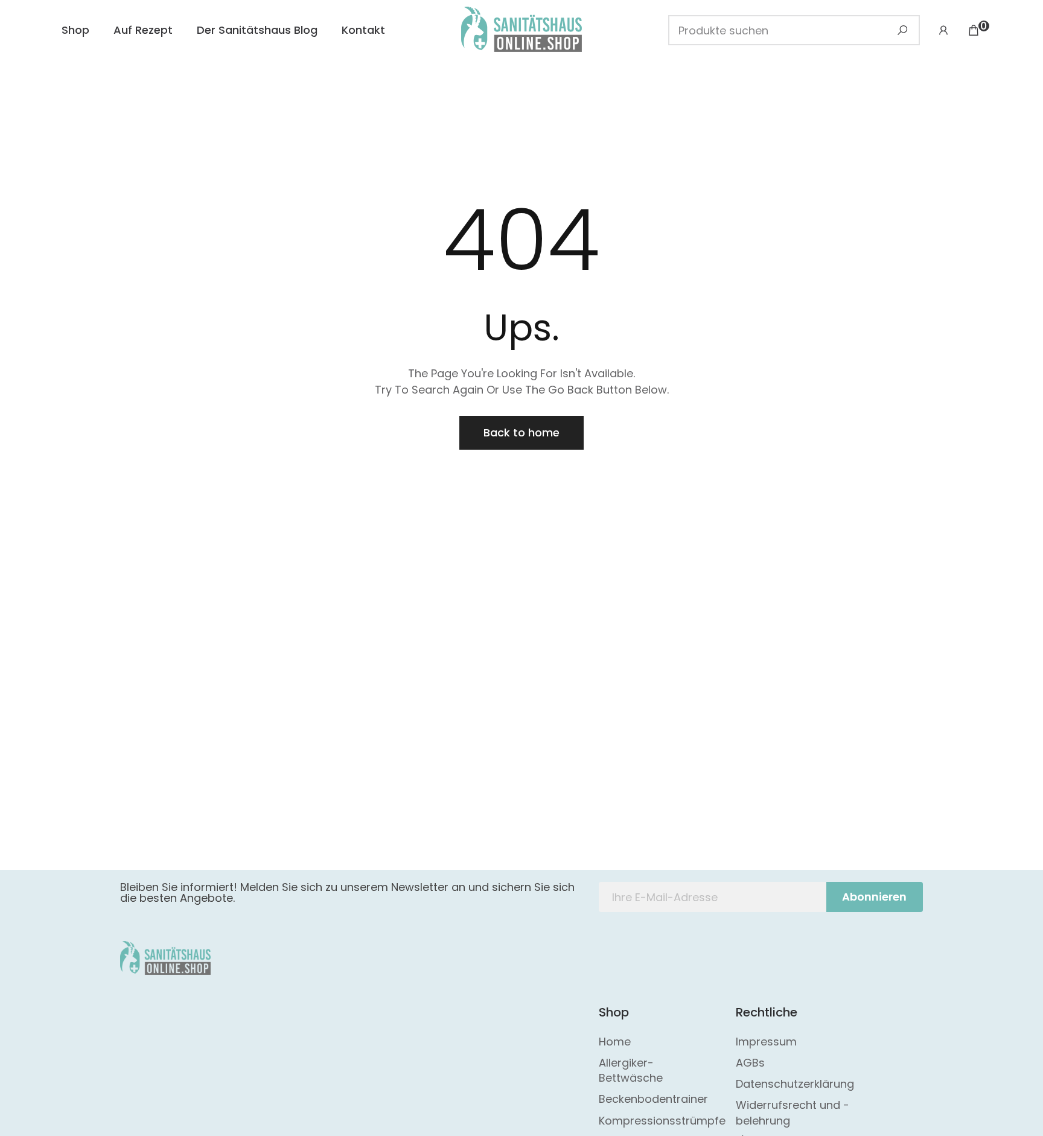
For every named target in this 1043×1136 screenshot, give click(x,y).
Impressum (766, 1041)
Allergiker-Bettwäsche (631, 1070)
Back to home (521, 432)
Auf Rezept (143, 29)
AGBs (750, 1062)
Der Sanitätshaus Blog (257, 29)
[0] (973, 30)
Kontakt (363, 29)
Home (615, 1041)
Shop (75, 29)
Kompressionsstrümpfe (662, 1120)
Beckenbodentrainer (653, 1098)
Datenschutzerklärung (795, 1083)
